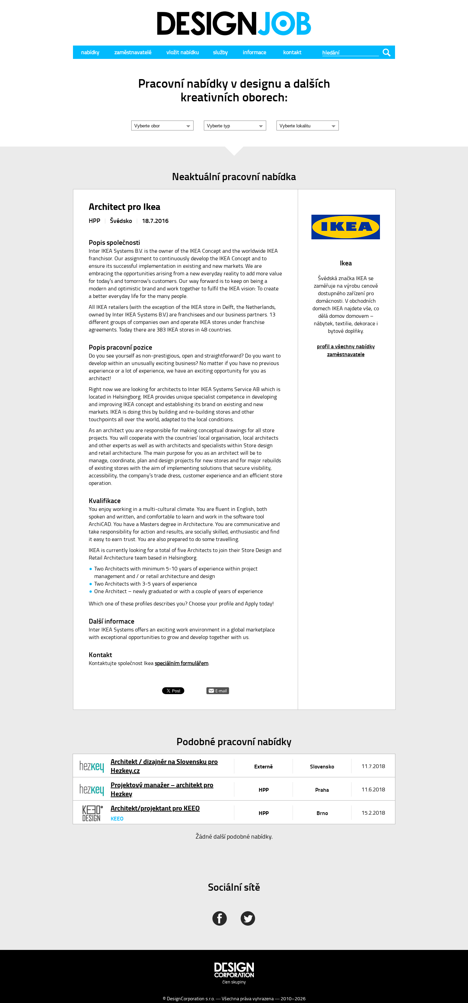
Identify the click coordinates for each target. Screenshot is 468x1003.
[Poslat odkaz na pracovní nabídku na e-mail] (217, 692)
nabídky (90, 52)
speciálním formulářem (181, 663)
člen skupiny (234, 982)
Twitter (248, 918)
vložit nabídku (183, 52)
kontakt (292, 52)
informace (254, 52)
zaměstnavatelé (132, 52)
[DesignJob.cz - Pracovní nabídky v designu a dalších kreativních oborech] (234, 33)
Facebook (219, 918)
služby (220, 52)
